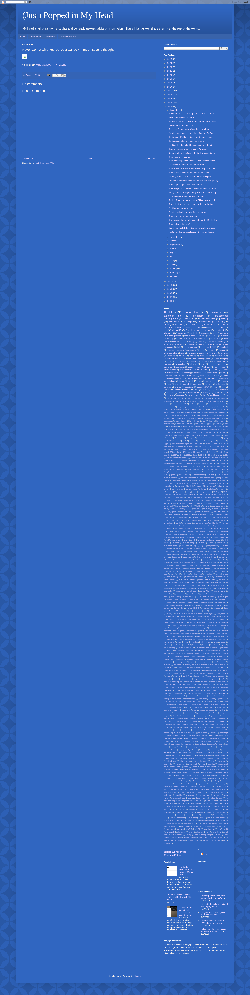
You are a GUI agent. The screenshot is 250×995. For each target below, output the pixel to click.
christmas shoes (211, 520)
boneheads (206, 500)
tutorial (225, 815)
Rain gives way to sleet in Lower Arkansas (188, 149)
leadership (218, 424)
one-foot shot (176, 699)
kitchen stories (169, 642)
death (222, 373)
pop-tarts (221, 721)
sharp (174, 758)
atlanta (167, 359)
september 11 (188, 755)
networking (210, 327)
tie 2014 (202, 336)
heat (206, 611)
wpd (196, 835)
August (173, 249)
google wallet (171, 602)
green (166, 605)
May (172, 260)
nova (208, 690)
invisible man (215, 628)
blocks (213, 494)
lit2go (179, 653)
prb (212, 724)
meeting (190, 426)
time (175, 806)
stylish (208, 781)
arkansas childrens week (189, 478)
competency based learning (187, 407)
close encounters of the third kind (206, 523)
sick (206, 438)
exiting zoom (197, 574)
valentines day (169, 446)
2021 (169, 71)
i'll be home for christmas (219, 622)
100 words (213, 449)
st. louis (210, 772)
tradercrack (188, 812)
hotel (208, 616)
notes (218, 344)
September (175, 244)
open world (221, 699)
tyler (174, 370)
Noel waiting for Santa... (180, 157)
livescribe (206, 653)
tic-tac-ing (214, 803)
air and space (199, 469)
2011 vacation (178, 344)
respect (177, 741)
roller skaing (201, 744)
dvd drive (205, 565)
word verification (176, 835)
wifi (200, 446)
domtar (222, 560)
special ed (221, 767)
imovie (174, 625)
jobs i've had (207, 636)
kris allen (194, 642)
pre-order (176, 727)
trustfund (196, 815)
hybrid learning (169, 622)
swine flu (167, 786)
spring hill (221, 769)
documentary (187, 560)
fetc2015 (179, 378)
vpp (198, 823)
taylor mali (204, 789)
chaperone (215, 517)
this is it (205, 803)
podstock (189, 387)
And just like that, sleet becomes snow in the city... (192, 145)
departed (190, 548)
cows (166, 409)
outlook (225, 429)
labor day (167, 645)
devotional (187, 551)
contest (203, 407)
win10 (226, 829)
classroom (187, 523)
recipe (190, 367)
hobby (225, 611)
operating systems (170, 701)
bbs (205, 486)
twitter (208, 444)
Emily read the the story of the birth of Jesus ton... (192, 153)
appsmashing (181, 401)
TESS (213, 460)
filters (208, 580)
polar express (182, 721)
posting (205, 724)
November (175, 237)
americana (181, 472)
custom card (189, 409)
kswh (216, 642)
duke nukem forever (209, 376)
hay (190, 611)
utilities (202, 818)
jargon (180, 636)
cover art (224, 537)
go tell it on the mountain (206, 597)
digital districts (223, 551)
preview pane (207, 727)
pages (223, 704)
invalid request (203, 628)
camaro (216, 509)
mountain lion (200, 673)
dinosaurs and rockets (174, 376)
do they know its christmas (206, 557)
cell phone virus (181, 517)
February (174, 272)
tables (211, 786)
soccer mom (175, 767)
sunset (177, 784)
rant (186, 738)
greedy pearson (219, 602)
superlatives (201, 784)
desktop (206, 548)
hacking (219, 605)
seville (198, 755)
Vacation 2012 (219, 398)
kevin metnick (211, 639)
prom (194, 730)
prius (178, 730)
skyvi (212, 761)
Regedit (184, 460)
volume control (189, 823)
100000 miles (175, 452)
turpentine (216, 815)
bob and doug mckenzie (213, 497)
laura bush (214, 645)
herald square (215, 611)
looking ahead (211, 381)
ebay (185, 568)
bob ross (178, 500)
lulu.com (224, 381)
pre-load (167, 727)
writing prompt (206, 835)
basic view (180, 486)
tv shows (198, 444)
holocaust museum (195, 614)
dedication (224, 546)
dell (172, 412)
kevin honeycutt (218, 361)
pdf (195, 710)
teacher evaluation (187, 792)
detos (214, 548)
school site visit (190, 347)
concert (176, 531)
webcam (180, 829)
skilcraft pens (171, 761)
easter (166, 415)
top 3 (217, 806)
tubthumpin (206, 815)
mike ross (189, 667)
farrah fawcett (220, 577)
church (222, 404)
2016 (169, 91)
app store (207, 472)
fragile (192, 588)
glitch (223, 418)
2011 (169, 281)
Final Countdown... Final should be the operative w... (193, 121)
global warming (175, 597)
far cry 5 (202, 577)
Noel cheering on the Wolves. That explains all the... (193, 161)
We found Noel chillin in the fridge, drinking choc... (192, 228)
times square (193, 806)
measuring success (205, 662)
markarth (189, 659)
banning (222, 483)
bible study (212, 401)
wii (205, 446)
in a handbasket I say (187, 625)
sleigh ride (221, 761)
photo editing (191, 432)
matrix (183, 426)
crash (186, 540)
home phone (220, 421)
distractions (176, 557)
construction (212, 373)
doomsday (177, 562)
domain (214, 560)
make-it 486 (221, 656)
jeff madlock (189, 636)
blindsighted (204, 494)
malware (180, 659)
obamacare (221, 693)
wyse (177, 449)
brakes (173, 503)
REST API (174, 460)
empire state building (204, 571)
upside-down (192, 818)
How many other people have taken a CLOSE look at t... (194, 220)
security (177, 390)
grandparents (206, 602)
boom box (216, 500)
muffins (225, 673)
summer (225, 781)
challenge (193, 404)
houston (216, 616)
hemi (173, 381)
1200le (206, 452)
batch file (190, 486)
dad (199, 327)
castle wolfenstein (199, 514)
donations (167, 562)
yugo (198, 840)
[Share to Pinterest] (64, 75)
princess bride (220, 727)
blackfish (177, 494)
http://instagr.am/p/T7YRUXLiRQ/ (51, 65)
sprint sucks (186, 772)
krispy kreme (206, 642)
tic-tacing (224, 803)
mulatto (169, 676)
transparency (168, 815)
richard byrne (196, 435)
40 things (188, 321)
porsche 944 (195, 724)
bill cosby (222, 489)
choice (179, 520)
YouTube (191, 312)
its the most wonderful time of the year (214, 633)
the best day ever (215, 798)
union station (180, 818)
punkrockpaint (202, 733)
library (169, 650)
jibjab (198, 636)
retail (195, 741)
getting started (205, 594)
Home (22, 36)
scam (196, 750)
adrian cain (168, 469)
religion (194, 738)
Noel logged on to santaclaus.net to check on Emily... (193, 188)
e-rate (214, 565)
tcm (165, 792)
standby (169, 775)
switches (184, 786)
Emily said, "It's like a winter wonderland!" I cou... (191, 137)
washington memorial (201, 826)
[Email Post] (49, 75)
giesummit (205, 333)
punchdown (190, 733)
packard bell (196, 704)
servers (187, 390)
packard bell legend (211, 704)
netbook (219, 684)
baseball (211, 350)
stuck (184, 441)
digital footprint (172, 554)
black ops (216, 492)
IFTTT (168, 312)
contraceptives (179, 534)
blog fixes (222, 494)
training (193, 356)
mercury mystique (191, 665)
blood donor (168, 497)
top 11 (210, 806)
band (203, 483)
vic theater (193, 820)
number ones (179, 693)
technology (174, 321)
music (178, 429)
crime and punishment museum (209, 540)
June (172, 256)
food (192, 585)
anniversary (215, 370)
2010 (169, 285)
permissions (178, 713)
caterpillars (218, 514)
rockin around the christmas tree (182, 744)
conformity (212, 531)
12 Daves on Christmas (191, 452)
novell (215, 690)
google (191, 344)
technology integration (217, 792)
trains (209, 812)
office (166, 696)
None (223, 458)
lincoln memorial (213, 650)
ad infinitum (209, 466)
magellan (201, 656)
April (172, 264)
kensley (200, 639)
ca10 (166, 509)
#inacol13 (176, 330)
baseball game (169, 486)
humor (181, 381)
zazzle (205, 840)
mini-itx (208, 667)
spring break (193, 769)
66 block (198, 398)
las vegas (195, 645)
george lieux (179, 594)
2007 (169, 297)
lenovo (181, 648)
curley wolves (176, 409)
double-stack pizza (190, 562)
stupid (215, 367)
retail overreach (205, 741)
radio (175, 435)
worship (188, 835)
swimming (221, 784)
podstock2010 (203, 387)
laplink (187, 645)
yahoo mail (177, 837)
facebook (193, 333)
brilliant (208, 503)
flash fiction (192, 378)
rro (223, 387)
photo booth (177, 716)
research (203, 738)
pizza (174, 718)
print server (168, 730)
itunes (203, 424)
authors (202, 480)
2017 (169, 87)
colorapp (190, 528)
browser (178, 506)
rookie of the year (215, 744)
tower (201, 809)
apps (226, 370)
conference (198, 373)
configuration (200, 531)
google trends (223, 599)
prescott (196, 727)
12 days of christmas (175, 398)
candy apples (171, 512)
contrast (201, 534)
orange (207, 701)
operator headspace (187, 701)
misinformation (181, 670)
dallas (199, 409)
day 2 (202, 546)
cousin (216, 537)
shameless (208, 755)
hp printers (191, 619)
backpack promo (182, 483)
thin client (223, 347)
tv (167, 818)
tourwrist (192, 809)
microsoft (194, 364)
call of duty (207, 509)
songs (180, 393)
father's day (221, 415)
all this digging (201, 370)
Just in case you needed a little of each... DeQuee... (192, 133)
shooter (182, 758)
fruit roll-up (211, 588)
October (174, 241)
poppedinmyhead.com (172, 724)
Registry (193, 460)
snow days (206, 390)
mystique (214, 679)
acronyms (198, 466)
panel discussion (176, 707)
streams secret (181, 778)
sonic (202, 767)
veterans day (181, 820)
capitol (198, 512)
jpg (227, 636)
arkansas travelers (207, 478)
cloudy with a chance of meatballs (189, 526)
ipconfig (182, 631)
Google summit (193, 330)
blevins (222, 401)
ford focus (213, 585)
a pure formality (206, 463)
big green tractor (191, 489)
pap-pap (170, 432)
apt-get (172, 475)
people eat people (207, 710)
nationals (204, 682)
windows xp (181, 832)
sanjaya (167, 390)
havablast (217, 608)
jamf (200, 344)
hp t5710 (201, 619)
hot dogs (201, 616)
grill (198, 605)
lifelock (181, 650)
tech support (189, 336)
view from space (222, 820)
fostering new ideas (180, 588)
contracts (191, 534)
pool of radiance (207, 721)
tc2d (223, 789)
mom (177, 384)
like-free (190, 650)
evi (179, 574)
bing (189, 492)
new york (209, 384)
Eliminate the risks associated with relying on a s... (214, 905)
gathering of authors (212, 418)
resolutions (168, 741)
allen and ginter (213, 469)
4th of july (218, 455)
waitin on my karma (210, 823)
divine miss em (188, 557)
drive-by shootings (191, 412)
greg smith (190, 605)
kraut (186, 642)
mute (175, 679)
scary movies (215, 435)
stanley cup (179, 775)
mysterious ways (201, 679)
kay (181, 639)
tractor (177, 812)
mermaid (204, 665)
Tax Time (221, 460)
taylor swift (215, 789)
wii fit (219, 829)
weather (181, 446)
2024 (169, 63)
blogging (187, 373)
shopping (171, 356)
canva (191, 512)
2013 (169, 102)
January (174, 276)
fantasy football (190, 577)
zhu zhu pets (215, 840)
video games (205, 356)
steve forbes (223, 775)
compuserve (200, 528)
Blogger (137, 976)
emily (166, 324)
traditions (200, 812)
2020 (169, 75)
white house (191, 446)
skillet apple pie (185, 761)
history (211, 421)
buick (191, 506)
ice (168, 625)
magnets (211, 656)
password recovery (171, 710)
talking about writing (216, 342)
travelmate (180, 815)
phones (178, 387)
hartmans (206, 608)
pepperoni (167, 713)
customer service (201, 339)
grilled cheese (208, 605)
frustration (221, 588)
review (215, 387)
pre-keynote (221, 724)
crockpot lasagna (189, 543)
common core (169, 407)
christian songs (197, 520)
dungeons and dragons (217, 412)
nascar (166, 682)
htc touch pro (211, 619)
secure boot (199, 752)
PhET (166, 460)
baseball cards (179, 359)
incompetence (212, 625)
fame (168, 577)
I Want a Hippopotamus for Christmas (204, 458)
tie (165, 330)
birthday (224, 336)
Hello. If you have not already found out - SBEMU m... (214, 930)
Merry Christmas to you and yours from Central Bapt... (194, 192)
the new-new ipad (196, 801)
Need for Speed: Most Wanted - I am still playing (191, 129)
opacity (212, 699)
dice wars (211, 551)
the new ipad (182, 801)
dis (189, 554)
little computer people (191, 653)
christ (187, 520)
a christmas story (191, 463)
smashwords (215, 438)
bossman (176, 404)
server (169, 438)
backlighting (168, 483)
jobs (209, 424)
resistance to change (217, 738)
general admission (190, 591)
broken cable (220, 503)
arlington (220, 478)
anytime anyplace (194, 472)
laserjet (204, 645)
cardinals (207, 512)
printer (222, 432)
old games (220, 384)
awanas (222, 480)
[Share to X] (59, 75)
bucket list (182, 333)
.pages (204, 449)
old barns (192, 696)
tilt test (169, 806)
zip (224, 840)
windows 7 (191, 350)
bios (195, 492)
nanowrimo (203, 353)
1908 (220, 452)
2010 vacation (185, 370)
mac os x (224, 333)
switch (175, 786)
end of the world (219, 571)
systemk (203, 786)
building (199, 506)
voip (179, 823)
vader (223, 444)
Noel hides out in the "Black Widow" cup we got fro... (193, 169)
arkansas (174, 478)
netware (186, 429)
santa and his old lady (208, 747)
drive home (224, 562)
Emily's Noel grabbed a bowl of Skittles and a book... (193, 200)
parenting (209, 707)
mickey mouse (169, 667)
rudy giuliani (176, 747)
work (179, 327)
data (206, 409)
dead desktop (216, 409)
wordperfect (221, 446)
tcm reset (174, 792)
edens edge (176, 415)
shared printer (220, 755)
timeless (183, 806)
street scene (194, 778)
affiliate (188, 469)
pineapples (215, 716)
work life (189, 318)
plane (201, 718)
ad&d (218, 466)
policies (194, 721)
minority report (220, 667)
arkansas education (197, 401)
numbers (190, 693)
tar (186, 789)
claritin (178, 523)
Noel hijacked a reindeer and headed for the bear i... (193, 204)
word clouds (217, 832)
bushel (207, 506)
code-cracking (211, 526)
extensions (208, 574)
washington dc (216, 395)
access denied (169, 466)
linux (172, 653)
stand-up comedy (221, 772)
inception (201, 625)
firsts (193, 582)
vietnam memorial (206, 820)
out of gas (170, 704)
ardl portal (211, 475)
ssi (203, 772)
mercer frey (178, 665)
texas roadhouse (179, 798)
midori (180, 667)
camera (225, 509)
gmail (169, 361)
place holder (183, 718)
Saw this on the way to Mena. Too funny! (187, 196)
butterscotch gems (218, 506)
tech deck (201, 792)
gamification (168, 591)
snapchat (211, 764)
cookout (182, 537)
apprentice (217, 472)
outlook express (183, 704)
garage (178, 591)
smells (203, 764)
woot (211, 446)
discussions (213, 554)
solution (194, 767)
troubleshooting (208, 319)
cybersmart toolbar (170, 546)
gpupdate (182, 602)
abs (216, 463)
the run (172, 803)
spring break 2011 (208, 769)
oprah (200, 701)
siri (218, 758)
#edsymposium (194, 449)
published (168, 367)
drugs (184, 565)
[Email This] (53, 75)
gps (201, 378)
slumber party (180, 764)
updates (170, 395)
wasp (214, 826)
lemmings (172, 648)
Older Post (150, 158)
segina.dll (216, 752)
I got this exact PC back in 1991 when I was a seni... (212, 921)
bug (185, 506)
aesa (207, 330)
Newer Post (28, 158)
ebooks (192, 568)
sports (176, 769)
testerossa (216, 795)
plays (208, 718)
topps (166, 444)
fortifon (222, 585)
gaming (224, 319)
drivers (203, 412)
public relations (177, 733)
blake (185, 494)
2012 (169, 106)
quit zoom (184, 735)
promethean (204, 730)
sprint (166, 772)
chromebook (168, 523)
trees (188, 815)
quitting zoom (195, 735)
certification (194, 517)
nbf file (212, 682)
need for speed (178, 342)
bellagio (220, 486)
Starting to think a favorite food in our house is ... (191, 212)
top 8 (166, 809)
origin (226, 701)
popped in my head (217, 364)
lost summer (216, 653)
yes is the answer (216, 837)
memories (192, 353)
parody (191, 342)
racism (218, 735)
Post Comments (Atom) (45, 163)
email (185, 415)
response (187, 741)
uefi (172, 818)
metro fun (213, 665)
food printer (202, 585)
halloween (211, 378)
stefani (213, 775)
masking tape (216, 659)
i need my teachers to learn (197, 622)
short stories (178, 438)
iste (207, 631)
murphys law (199, 676)
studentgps (184, 781)
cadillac (181, 509)
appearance (168, 401)
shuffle (199, 438)
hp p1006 (181, 619)
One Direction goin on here (181, 117)
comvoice (167, 531)
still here (170, 778)
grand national (193, 602)
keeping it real (190, 639)
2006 (169, 301)
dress (215, 562)
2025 (169, 59)
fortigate (167, 588)
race (211, 735)
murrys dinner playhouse (216, 676)
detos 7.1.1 (168, 551)
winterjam (199, 832)
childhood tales (170, 353)
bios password (205, 492)
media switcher (220, 662)
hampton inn (178, 608)
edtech (200, 568)
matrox (169, 662)
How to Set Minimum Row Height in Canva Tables (186, 870)
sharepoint (169, 333)
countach (207, 537)
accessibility (181, 466)
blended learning (173, 373)
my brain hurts (186, 679)
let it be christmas (203, 648)
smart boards (193, 764)
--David (207, 854)
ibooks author (169, 424)
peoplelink (221, 710)
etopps (217, 359)
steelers (201, 342)
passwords (186, 710)
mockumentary (195, 670)
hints (203, 421)
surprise (212, 784)
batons (199, 486)
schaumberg (214, 750)
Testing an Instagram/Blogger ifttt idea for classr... (191, 232)
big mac (203, 489)
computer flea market (217, 528)
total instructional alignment (182, 444)
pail (165, 707)
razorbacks (180, 367)
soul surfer (211, 767)
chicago (170, 339)
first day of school (170, 582)
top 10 (203, 806)
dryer (191, 565)
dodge (197, 560)
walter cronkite (185, 826)
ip (223, 628)
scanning (204, 750)
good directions (195, 599)
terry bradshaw (203, 795)
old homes (203, 696)
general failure (205, 591)
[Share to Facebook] (62, 75)
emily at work (189, 571)
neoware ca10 (208, 684)
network (186, 384)
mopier (169, 673)
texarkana (221, 441)
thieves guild (195, 803)
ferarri (186, 580)
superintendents (188, 784)
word (207, 832)
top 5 (223, 806)
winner (191, 832)
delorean (170, 548)
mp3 (218, 673)
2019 (169, 79)
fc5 (180, 580)
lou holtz (170, 656)
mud (171, 429)
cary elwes (174, 514)
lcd (165, 648)
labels (223, 642)
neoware (197, 684)
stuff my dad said (197, 781)
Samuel (208, 398)
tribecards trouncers (175, 350)
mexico (222, 665)
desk (198, 548)
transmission (220, 812)
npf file (223, 690)
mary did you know (202, 659)
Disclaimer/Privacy (68, 36)
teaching (206, 393)
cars (165, 514)
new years (197, 384)
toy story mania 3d (214, 809)
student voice (214, 778)
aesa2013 (213, 336)
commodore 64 (183, 339)
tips (223, 367)
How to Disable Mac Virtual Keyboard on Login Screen (185, 911)
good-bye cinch (209, 599)
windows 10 (220, 356)
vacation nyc (193, 395)
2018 (169, 83)
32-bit (202, 455)
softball (185, 767)
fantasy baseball (202, 415)
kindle (199, 381)
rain (181, 435)
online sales (202, 699)
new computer (177, 687)
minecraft (199, 667)
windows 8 (170, 832)
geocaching (168, 594)
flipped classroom (170, 418)
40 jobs (209, 455)
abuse (223, 463)
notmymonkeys (187, 690)
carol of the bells (219, 512)
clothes (169, 526)
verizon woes (169, 820)
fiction (193, 580)
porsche (185, 724)
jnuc (214, 333)
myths (223, 679)
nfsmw (198, 687)
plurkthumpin (168, 721)
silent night (192, 758)
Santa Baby (204, 460)
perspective (190, 713)
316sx (195, 455)
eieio (215, 568)
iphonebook (192, 631)
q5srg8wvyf (223, 733)
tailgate (218, 786)
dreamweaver (205, 562)
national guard (177, 682)
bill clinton (212, 489)
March (173, 268)
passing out (221, 707)
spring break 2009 (208, 347)
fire (214, 580)
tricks (166, 370)
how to (172, 619)
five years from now (205, 582)
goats (220, 597)
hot (182, 616)
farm (212, 415)
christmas (212, 404)
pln (201, 432)
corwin (199, 537)
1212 (213, 452)
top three (182, 809)
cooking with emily (170, 537)
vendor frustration (219, 818)
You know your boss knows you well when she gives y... (194, 180)
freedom (201, 588)
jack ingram (171, 636)
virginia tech (171, 823)
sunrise (169, 784)
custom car (221, 543)
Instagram (197, 315)
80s (226, 455)
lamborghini (178, 645)
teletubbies (178, 795)
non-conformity (209, 687)
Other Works (35, 36)
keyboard (222, 639)
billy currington (179, 492)
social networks (221, 390)
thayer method (201, 798)
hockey (169, 614)
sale (184, 747)
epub (166, 574)
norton (176, 690)
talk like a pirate (176, 789)
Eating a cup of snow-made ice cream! (186, 141)
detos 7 (222, 548)
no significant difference (200, 429)
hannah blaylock (193, 608)
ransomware (177, 738)
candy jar (182, 512)
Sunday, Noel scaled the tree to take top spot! (190, 176)
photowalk (188, 716)
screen (174, 752)
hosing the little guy (171, 616)
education (216, 339)
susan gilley (202, 441)
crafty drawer (176, 540)
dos (208, 359)
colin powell (179, 528)
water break (223, 826)
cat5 (210, 514)
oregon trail (217, 701)
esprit (172, 574)
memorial (167, 665)
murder (177, 676)
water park (170, 829)
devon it (178, 551)
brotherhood (168, 506)
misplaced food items (203, 426)
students (192, 441)
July (172, 252)
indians (205, 361)
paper (187, 707)
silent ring (202, 758)
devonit (179, 412)
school (225, 435)
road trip (217, 741)
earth (166, 568)
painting (167, 387)
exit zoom (186, 574)
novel (203, 364)
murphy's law (187, 676)
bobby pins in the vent (191, 500)
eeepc (208, 568)
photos (214, 353)
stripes (204, 778)
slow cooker (168, 764)
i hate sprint (181, 622)
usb (215, 444)
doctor (177, 560)
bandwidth (212, 483)
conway (222, 534)
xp (227, 395)
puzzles (213, 733)
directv (182, 554)
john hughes (218, 636)
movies (209, 344)
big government (177, 489)
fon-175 (182, 418)
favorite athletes (169, 580)
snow (196, 390)
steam (177, 441)
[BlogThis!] (56, 75)
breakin (199, 503)
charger (222, 350)
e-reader (222, 565)
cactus (173, 509)
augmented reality (179, 480)
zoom (184, 449)
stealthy (205, 775)
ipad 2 (175, 631)
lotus (226, 653)
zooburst (167, 843)
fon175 (185, 585)
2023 (169, 67)
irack (201, 631)
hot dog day (190, 616)
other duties (215, 429)
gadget (199, 418)
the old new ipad (211, 801)
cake (188, 509)
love (193, 656)
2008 (169, 293)
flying (225, 359)
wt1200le (218, 835)
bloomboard (180, 497)
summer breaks (192, 393)
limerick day (200, 650)
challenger (204, 517)
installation (180, 424)
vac (208, 818)
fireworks (222, 580)
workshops (168, 449)
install (190, 381)
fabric (217, 574)
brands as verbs (186, 503)
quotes (204, 735)
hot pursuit (193, 361)
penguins (180, 432)
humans (222, 619)
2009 (169, 289)
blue (188, 497)
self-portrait (176, 755)
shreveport (190, 438)
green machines (177, 605)
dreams (192, 376)
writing (189, 327)
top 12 (216, 393)
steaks (197, 775)
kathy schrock (172, 639)
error (191, 415)
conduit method (188, 531)
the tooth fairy (183, 803)
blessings (193, 494)
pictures (224, 353)
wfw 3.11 (189, 829)
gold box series (180, 599)
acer (190, 466)
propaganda (216, 730)
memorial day (180, 364)
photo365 (216, 312)
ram (187, 435)
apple (202, 350)
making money (169, 659)
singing (210, 758)
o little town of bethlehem (205, 693)
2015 (169, 94)
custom (210, 543)
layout (223, 645)
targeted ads (194, 789)
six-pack (225, 758)
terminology (190, 795)
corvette (222, 407)
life (175, 650)
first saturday (184, 582)
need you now (185, 684)
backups (195, 483)
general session (219, 591)
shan (199, 367)
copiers (191, 537)
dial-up (202, 551)
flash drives (219, 582)
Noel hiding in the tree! (179, 224)
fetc (221, 327)
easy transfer (175, 568)
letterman (215, 648)
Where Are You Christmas (173, 463)
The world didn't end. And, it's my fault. (186, 165)
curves (201, 543)
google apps (180, 361)
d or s (182, 546)
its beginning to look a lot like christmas (184, 633)
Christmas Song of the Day (210, 321)
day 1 (196, 546)
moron (191, 673)
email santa (168, 571)
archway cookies (199, 475)
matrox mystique (180, 662)
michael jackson (174, 336)
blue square (197, 497)
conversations (212, 534)
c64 (184, 404)
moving (210, 673)
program (186, 730)
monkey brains (208, 670)
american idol (172, 315)
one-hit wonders (189, 699)
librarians (224, 648)
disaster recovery (199, 554)
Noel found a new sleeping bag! (183, 216)
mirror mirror (168, 670)
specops (167, 769)
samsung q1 (193, 747)
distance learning (196, 359)
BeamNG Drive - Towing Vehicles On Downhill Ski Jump (179, 897)
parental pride (198, 707)
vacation (180, 395)
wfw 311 (198, 829)
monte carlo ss (222, 670)
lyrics (169, 384)
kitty (179, 642)
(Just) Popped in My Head (67, 15)
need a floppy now (170, 684)
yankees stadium (190, 837)
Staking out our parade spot (182, 208)
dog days (205, 560)
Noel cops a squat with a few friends (185, 184)
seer (208, 752)
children (203, 404)
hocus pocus (180, 614)
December (175, 110)
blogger (166, 404)
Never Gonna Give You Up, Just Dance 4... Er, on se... (194, 113)
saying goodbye (185, 750)
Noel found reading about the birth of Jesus (189, 172)
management (173, 426)
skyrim (207, 367)
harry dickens (194, 421)
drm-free (170, 565)
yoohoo (190, 840)
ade (224, 466)
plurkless (222, 718)
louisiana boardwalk (182, 656)
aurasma (192, 480)
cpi (168, 540)
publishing (167, 435)
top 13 (225, 393)
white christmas (209, 829)
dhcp (195, 551)
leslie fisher (190, 648)
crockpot (176, 543)
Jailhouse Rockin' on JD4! (181, 125)
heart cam (198, 611)
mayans (192, 662)
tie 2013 (182, 356)
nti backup (167, 693)
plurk (178, 347)
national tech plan (191, 682)
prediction (186, 727)
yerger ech (203, 837)
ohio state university (178, 696)
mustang (167, 679)
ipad (182, 353)
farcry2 (210, 577)
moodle (216, 426)
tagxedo (212, 441)
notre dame (200, 690)
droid (177, 565)
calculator (196, 509)
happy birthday (181, 421)
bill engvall (167, 492)
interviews (191, 628)
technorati (167, 795)
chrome (222, 520)
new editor (189, 687)
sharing (166, 758)
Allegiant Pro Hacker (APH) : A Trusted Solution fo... (214, 913)
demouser (179, 548)
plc (214, 718)
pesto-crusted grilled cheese (207, 713)
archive (187, 475)
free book (191, 418)
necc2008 (221, 682)
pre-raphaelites (211, 432)
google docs (168, 421)
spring (183, 769)
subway (216, 781)
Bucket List (50, 36)
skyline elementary (200, 761)
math (226, 659)
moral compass (179, 673)
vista (204, 395)
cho (173, 520)
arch (180, 475)
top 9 (173, 809)
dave (189, 546)
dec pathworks (212, 546)
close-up (225, 523)
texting (190, 798)
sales (206, 435)
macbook (168, 364)
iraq (196, 424)
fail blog (225, 574)
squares (196, 772)
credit (193, 540)
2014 (169, 98)
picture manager (202, 716)
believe (212, 486)
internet (189, 424)
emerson (178, 571)
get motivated (192, 594)
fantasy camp (177, 577)
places (193, 718)
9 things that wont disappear (177, 458)
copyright (212, 407)
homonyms (209, 614)
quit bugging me (172, 735)
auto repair (212, 480)
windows (179, 324)
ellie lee (222, 568)
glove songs (188, 597)
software (170, 393)
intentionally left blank (177, 628)
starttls (189, 775)
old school (213, 696)
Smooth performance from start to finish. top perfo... (213, 897)
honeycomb (221, 614)
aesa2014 (219, 330)
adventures (179, 469)
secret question (185, 752)
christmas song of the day (202, 324)
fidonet (200, 580)
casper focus (185, 514)
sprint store (175, 772)
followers (177, 585)
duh (197, 565)
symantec (193, 786)
